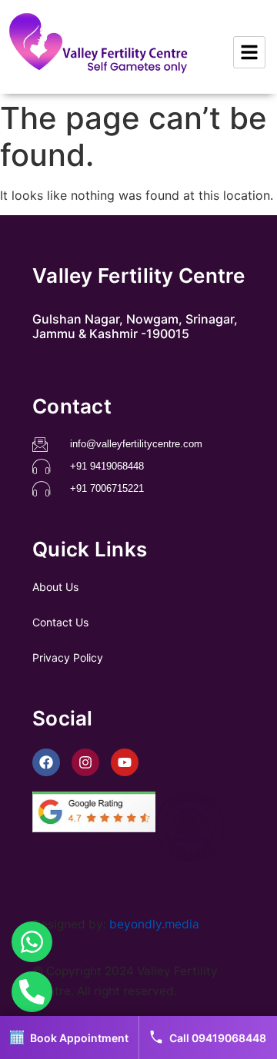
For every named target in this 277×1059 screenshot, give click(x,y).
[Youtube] (124, 762)
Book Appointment (79, 1037)
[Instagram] (85, 762)
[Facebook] (46, 762)
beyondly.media (154, 924)
